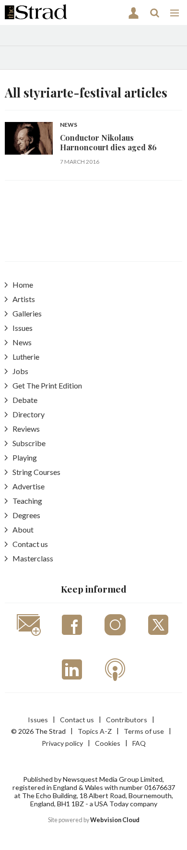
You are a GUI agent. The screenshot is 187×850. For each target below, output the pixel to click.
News (68, 125)
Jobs (20, 371)
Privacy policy (62, 743)
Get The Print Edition (47, 385)
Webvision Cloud (115, 820)
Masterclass (32, 558)
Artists (23, 299)
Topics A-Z (95, 731)
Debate (24, 399)
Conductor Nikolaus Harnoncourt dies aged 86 (108, 142)
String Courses (36, 471)
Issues (22, 327)
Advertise (28, 486)
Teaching (27, 500)
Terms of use (144, 731)
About (23, 529)
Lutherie (25, 356)
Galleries (27, 313)
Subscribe (29, 443)
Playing (24, 457)
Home (22, 284)
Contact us (30, 543)
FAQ (139, 743)
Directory (28, 414)
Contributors (126, 720)
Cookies (107, 743)
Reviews (26, 428)
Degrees (26, 515)
